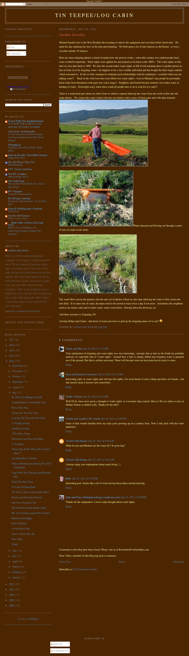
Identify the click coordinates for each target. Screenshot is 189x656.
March (16, 566)
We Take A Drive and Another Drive (30, 492)
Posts (12, 47)
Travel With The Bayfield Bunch (25, 121)
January (16, 577)
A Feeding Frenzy (21, 423)
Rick (68, 478)
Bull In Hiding (19, 523)
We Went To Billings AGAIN (27, 397)
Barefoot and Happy (22, 518)
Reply (69, 364)
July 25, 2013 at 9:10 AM (85, 478)
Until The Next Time (22, 481)
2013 (12, 361)
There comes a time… (19, 218)
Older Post (178, 561)
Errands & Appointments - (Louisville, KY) (27, 202)
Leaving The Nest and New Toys (28, 418)
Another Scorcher (20, 428)
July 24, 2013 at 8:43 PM (113, 418)
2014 (12, 355)
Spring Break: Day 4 (18, 176)
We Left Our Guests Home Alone (29, 507)
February (17, 572)
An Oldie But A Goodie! (24, 458)
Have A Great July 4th (23, 533)
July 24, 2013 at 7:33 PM (96, 348)
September (18, 381)
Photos (26, 86)
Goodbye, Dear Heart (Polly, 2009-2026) (25, 149)
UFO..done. (14, 211)
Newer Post (65, 561)
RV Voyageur (15, 191)
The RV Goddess (17, 174)
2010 (12, 594)
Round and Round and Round (27, 497)
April (15, 561)
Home (122, 561)
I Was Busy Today (21, 433)
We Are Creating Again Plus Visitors (31, 513)
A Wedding (17, 444)
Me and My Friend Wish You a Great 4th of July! (26, 185)
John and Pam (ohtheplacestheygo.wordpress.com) (93, 497)
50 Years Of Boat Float (23, 487)
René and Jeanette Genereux (81, 374)
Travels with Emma (76, 441)
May (15, 556)
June (15, 550)
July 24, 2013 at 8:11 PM (110, 374)
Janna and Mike (18, 251)
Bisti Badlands (15, 164)
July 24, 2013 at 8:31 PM (95, 396)
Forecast (9, 86)
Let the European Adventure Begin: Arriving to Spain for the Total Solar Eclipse (26, 137)
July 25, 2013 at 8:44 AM (101, 440)
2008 (12, 605)
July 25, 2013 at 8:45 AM (101, 459)
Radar (15, 86)
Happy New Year (16, 157)
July (14, 392)
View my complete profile (22, 311)
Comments (15, 53)
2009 (12, 600)
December (18, 365)
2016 (12, 345)
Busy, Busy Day (20, 407)
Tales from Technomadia (21, 131)
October (16, 376)
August (16, 387)
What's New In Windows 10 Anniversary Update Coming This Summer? (24, 231)
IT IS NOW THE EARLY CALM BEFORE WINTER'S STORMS (24, 125)
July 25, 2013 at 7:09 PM (133, 497)
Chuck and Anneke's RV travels (83, 418)
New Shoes (17, 539)
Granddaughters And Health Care (29, 402)
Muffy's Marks (74, 396)
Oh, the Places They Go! (21, 162)
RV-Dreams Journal (19, 198)
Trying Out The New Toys (25, 412)
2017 (12, 339)
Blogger (34, 618)
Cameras (20, 86)
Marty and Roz (74, 348)
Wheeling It (14, 145)
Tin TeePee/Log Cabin (94, 15)
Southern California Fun (20, 194)
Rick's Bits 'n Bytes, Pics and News (25, 224)
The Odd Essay (16, 181)
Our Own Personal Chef (24, 502)
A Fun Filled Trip (21, 528)
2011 (12, 589)
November (18, 371)
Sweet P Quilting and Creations (25, 208)
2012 (12, 584)
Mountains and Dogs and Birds (27, 438)
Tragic (15, 544)
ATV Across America (20, 169)
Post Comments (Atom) (85, 569)
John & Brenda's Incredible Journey (27, 155)
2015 (12, 350)
